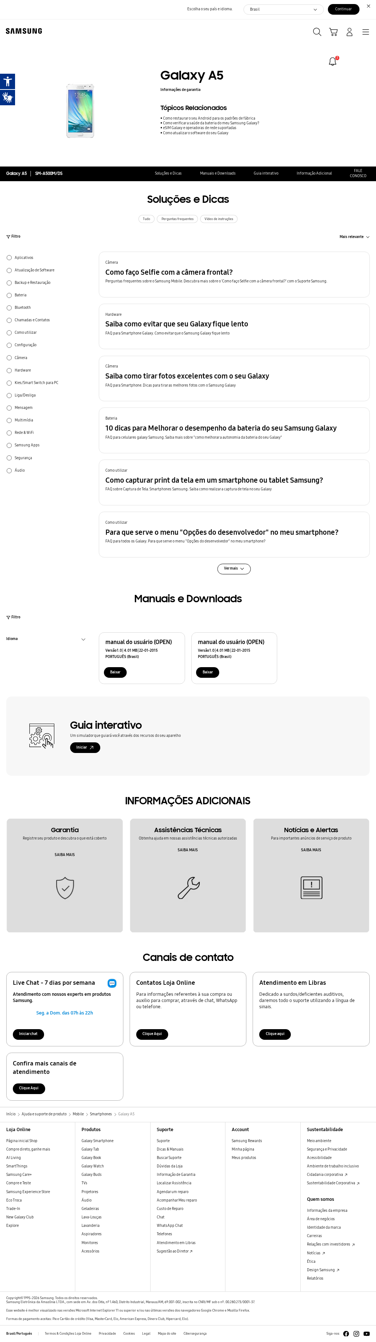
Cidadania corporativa (325, 1175)
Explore (12, 1226)
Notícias (314, 1253)
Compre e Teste (18, 1183)
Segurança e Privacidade (327, 1149)
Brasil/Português (19, 1333)
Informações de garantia (180, 90)
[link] (332, 61)
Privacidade (107, 1333)
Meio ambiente (319, 1141)
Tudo (146, 219)
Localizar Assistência (174, 1183)
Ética (311, 1261)
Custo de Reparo (170, 1209)
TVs (84, 1183)
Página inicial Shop (21, 1141)
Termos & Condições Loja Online (68, 1333)
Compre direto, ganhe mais (28, 1149)
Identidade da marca (324, 1227)
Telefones (164, 1234)
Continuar (343, 9)
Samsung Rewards (247, 1141)
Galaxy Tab (90, 1149)
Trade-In (13, 1209)
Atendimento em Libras (176, 1243)
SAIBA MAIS (65, 855)
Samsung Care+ (19, 1175)
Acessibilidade (319, 1158)
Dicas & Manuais (170, 1149)
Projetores (90, 1192)
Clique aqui (275, 1034)
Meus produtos (244, 1158)
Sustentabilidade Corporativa (331, 1183)
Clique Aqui (152, 1034)
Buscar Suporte (169, 1158)
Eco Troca (14, 1200)
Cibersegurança (195, 1333)
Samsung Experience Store (28, 1192)
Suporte (163, 1141)
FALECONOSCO (358, 173)
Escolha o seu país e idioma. (209, 9)
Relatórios (315, 1278)
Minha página (243, 1149)
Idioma (12, 640)
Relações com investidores (329, 1244)
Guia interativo (266, 173)
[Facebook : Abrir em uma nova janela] (346, 1334)
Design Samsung (321, 1270)
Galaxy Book (91, 1158)
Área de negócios (321, 1219)
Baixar (115, 672)
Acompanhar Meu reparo (177, 1200)
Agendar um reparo (172, 1192)
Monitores (90, 1243)
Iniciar (81, 747)
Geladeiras (90, 1209)
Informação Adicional (314, 173)
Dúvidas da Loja (169, 1166)
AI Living (13, 1158)
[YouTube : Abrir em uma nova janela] (367, 1334)
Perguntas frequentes (178, 219)
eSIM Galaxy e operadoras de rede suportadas (199, 128)
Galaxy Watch (93, 1166)
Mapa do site (167, 1333)
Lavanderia (91, 1226)
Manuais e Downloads (218, 173)
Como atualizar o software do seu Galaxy (195, 133)
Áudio (86, 1200)
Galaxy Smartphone (97, 1141)
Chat (160, 1217)
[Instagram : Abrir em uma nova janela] (356, 1334)
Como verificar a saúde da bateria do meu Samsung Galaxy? (211, 123)
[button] (234, 274)
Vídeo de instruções (219, 219)
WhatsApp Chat (170, 1226)
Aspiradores (92, 1234)
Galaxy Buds (92, 1175)
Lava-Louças (92, 1217)
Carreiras (314, 1236)
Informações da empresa (327, 1210)
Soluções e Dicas (168, 173)
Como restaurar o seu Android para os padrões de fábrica (209, 118)
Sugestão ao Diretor (173, 1251)
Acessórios (91, 1251)
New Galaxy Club (20, 1217)
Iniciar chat (28, 1034)
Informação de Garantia (176, 1175)
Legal (146, 1333)
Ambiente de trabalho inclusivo (333, 1166)
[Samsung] (22, 31)
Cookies (129, 1333)
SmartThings (17, 1166)
